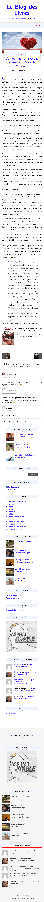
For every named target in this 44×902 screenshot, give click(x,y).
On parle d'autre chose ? (16, 517)
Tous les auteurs (12, 598)
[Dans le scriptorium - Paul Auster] (37, 356)
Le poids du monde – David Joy (23, 570)
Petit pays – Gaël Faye (24, 541)
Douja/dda (11, 390)
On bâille (9, 514)
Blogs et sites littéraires (15, 610)
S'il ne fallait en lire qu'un (16, 501)
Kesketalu (18, 664)
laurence (10, 375)
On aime (9, 509)
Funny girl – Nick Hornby (25, 665)
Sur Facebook (13, 487)
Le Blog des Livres (22, 10)
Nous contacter (12, 713)
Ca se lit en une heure (15, 522)
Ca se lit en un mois (14, 529)
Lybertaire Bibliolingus (24, 680)
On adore (9, 507)
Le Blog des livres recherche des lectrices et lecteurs (24, 561)
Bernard (29, 71)
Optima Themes (28, 898)
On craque (10, 504)
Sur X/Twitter (13, 490)
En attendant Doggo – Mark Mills (24, 579)
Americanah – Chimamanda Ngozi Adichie (22, 551)
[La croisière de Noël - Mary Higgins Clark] (6, 356)
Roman (21, 54)
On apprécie (11, 512)
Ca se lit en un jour (14, 524)
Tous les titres (11, 596)
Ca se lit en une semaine (16, 527)
